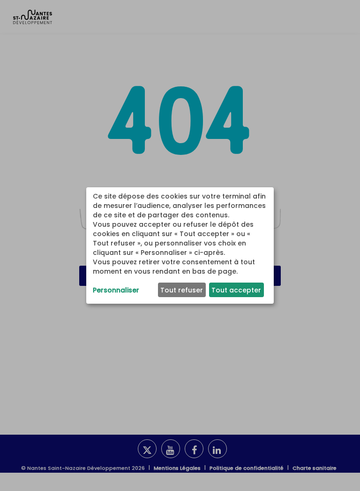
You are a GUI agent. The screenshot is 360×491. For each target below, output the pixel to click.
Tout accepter (236, 290)
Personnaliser (116, 290)
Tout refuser (181, 290)
